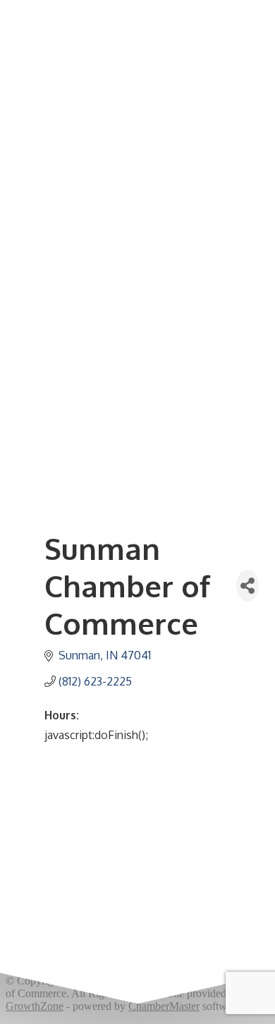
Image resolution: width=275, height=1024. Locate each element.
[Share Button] (247, 586)
